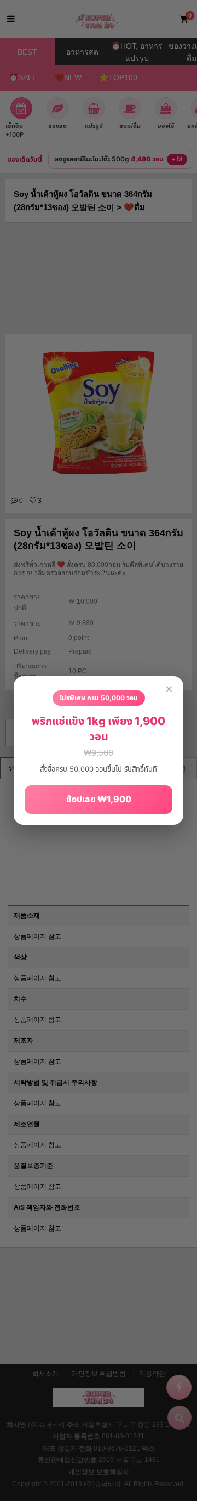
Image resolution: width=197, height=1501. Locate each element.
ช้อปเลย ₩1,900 (98, 799)
